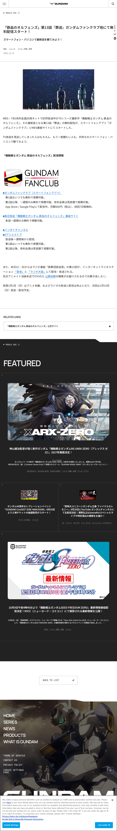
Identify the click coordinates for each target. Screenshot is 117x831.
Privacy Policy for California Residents (20, 816)
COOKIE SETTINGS (16, 771)
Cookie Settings (11, 825)
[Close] (112, 800)
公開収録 (50, 276)
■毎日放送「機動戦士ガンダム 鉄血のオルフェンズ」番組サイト (40, 216)
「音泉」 (19, 271)
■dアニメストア (12, 234)
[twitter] (114, 34)
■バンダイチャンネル (15, 230)
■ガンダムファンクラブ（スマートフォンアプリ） (32, 193)
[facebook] (114, 38)
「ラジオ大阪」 (37, 271)
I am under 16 (104, 825)
